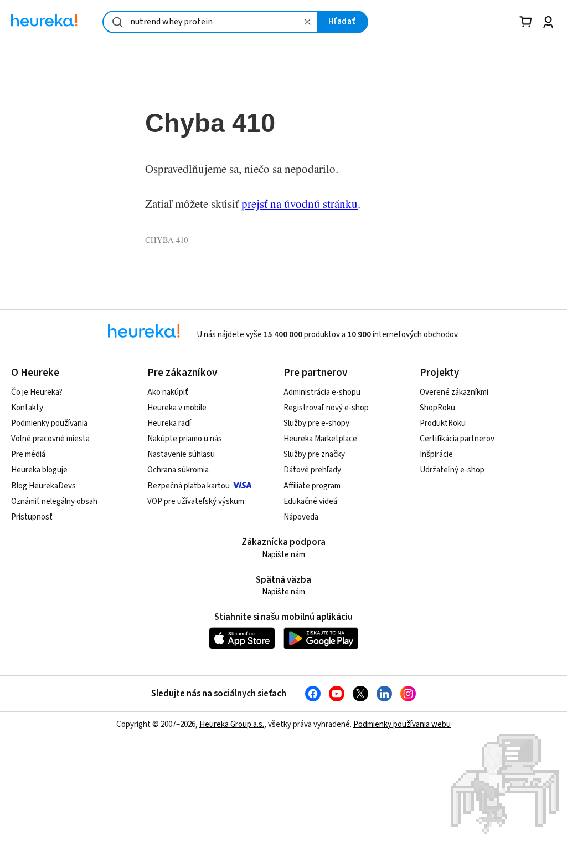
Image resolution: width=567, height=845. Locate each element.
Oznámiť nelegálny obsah (54, 501)
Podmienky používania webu (402, 724)
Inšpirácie (436, 454)
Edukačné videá (310, 501)
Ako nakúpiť (167, 392)
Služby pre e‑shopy (316, 423)
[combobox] (210, 22)
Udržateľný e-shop (452, 470)
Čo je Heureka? (37, 392)
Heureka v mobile (177, 408)
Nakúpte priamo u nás (184, 439)
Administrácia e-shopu (322, 392)
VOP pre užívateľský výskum (195, 501)
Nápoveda (301, 517)
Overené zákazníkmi (454, 392)
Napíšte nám (283, 555)
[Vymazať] (307, 22)
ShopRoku (437, 408)
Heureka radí (169, 423)
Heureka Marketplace (320, 439)
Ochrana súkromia (178, 470)
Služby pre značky (314, 454)
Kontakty (27, 408)
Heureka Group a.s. (231, 724)
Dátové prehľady (312, 470)
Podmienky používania (49, 423)
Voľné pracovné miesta (50, 439)
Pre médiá (28, 454)
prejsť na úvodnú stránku (299, 203)
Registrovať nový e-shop (326, 408)
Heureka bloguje (39, 470)
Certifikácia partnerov (457, 439)
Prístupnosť (32, 517)
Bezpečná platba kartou (188, 486)
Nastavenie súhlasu (181, 454)
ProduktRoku (443, 423)
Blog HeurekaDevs (43, 486)
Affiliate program (312, 486)
